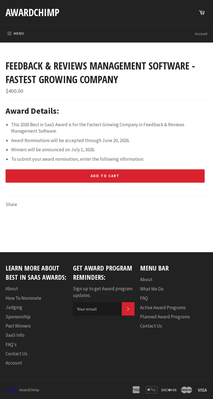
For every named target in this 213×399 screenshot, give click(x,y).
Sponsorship (18, 317)
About (12, 289)
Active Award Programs (163, 307)
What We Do (152, 289)
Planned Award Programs (165, 317)
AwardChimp (32, 12)
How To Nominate (23, 298)
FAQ (144, 298)
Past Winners (18, 326)
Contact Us (16, 354)
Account (201, 33)
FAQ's (11, 344)
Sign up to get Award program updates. (103, 292)
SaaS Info (15, 335)
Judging (14, 307)
